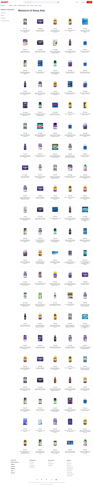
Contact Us (69, 465)
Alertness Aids (3, 12)
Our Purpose (32, 462)
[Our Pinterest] (37, 480)
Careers (68, 462)
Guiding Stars (32, 465)
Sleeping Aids (3, 18)
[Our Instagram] (46, 480)
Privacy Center (44, 482)
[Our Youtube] (56, 480)
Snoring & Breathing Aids (5, 20)
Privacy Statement (35, 482)
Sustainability (32, 467)
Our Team (31, 463)
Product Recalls (70, 468)
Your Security (69, 472)
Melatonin (2, 15)
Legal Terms (29, 482)
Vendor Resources (70, 474)
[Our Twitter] (51, 480)
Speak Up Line (69, 475)
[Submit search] (58, 2)
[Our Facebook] (42, 480)
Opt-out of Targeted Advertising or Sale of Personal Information (56, 482)
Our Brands (50, 465)
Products (39, 482)
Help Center (69, 463)
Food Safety (69, 470)
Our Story (50, 462)
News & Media (51, 463)
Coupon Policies (70, 467)
